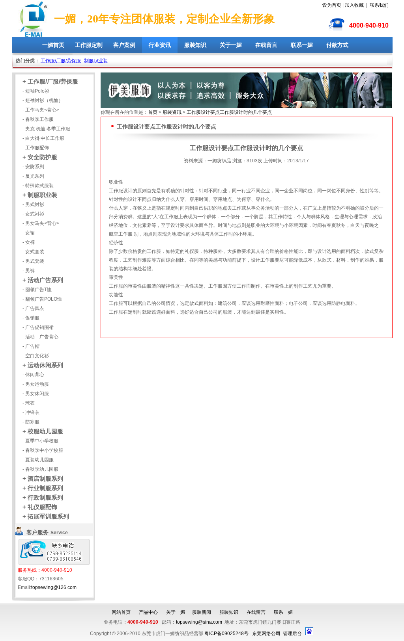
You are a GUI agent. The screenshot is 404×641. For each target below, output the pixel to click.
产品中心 (148, 612)
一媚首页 (53, 45)
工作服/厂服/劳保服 (61, 60)
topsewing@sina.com (199, 622)
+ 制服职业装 (39, 194)
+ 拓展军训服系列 (45, 516)
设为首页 (331, 5)
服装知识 (195, 45)
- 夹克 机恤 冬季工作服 (46, 129)
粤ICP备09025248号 (226, 633)
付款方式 (337, 45)
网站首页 (121, 612)
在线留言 (266, 45)
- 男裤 (28, 270)
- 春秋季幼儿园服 (40, 469)
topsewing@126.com (54, 587)
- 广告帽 (30, 346)
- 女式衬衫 (33, 214)
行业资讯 (160, 45)
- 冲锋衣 (30, 412)
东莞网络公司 (266, 633)
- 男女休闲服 (35, 393)
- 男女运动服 (35, 384)
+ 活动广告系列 (42, 280)
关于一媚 (231, 45)
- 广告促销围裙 (38, 327)
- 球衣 (28, 403)
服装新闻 (201, 612)
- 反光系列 (33, 176)
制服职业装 (96, 60)
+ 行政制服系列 (42, 497)
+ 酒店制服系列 (42, 478)
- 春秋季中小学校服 (42, 450)
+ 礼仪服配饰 (39, 507)
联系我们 (379, 5)
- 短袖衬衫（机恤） (42, 100)
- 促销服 (30, 318)
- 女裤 (28, 242)
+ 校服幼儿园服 (42, 431)
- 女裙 (28, 233)
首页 (152, 112)
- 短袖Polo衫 (35, 91)
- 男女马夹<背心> (40, 223)
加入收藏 (354, 5)
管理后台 (292, 633)
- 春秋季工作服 (38, 119)
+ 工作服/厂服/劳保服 (50, 81)
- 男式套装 (33, 261)
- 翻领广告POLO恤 (42, 299)
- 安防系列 (33, 166)
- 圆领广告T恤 (37, 289)
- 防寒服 (30, 422)
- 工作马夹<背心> (40, 110)
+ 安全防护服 (39, 157)
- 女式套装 (33, 252)
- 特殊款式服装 (38, 185)
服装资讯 (172, 112)
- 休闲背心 (33, 374)
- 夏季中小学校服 (40, 441)
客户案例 (124, 45)
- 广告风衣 (33, 308)
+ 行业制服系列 (42, 488)
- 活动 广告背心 (40, 337)
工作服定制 (89, 45)
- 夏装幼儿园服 (38, 460)
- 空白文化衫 (35, 356)
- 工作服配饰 (35, 147)
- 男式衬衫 (33, 204)
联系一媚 (302, 45)
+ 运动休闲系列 (42, 365)
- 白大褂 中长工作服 (43, 138)
